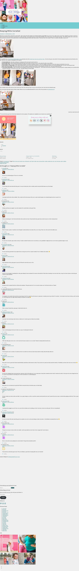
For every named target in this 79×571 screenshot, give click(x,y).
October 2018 (4, 527)
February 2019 (5, 525)
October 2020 (4, 513)
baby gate (17, 161)
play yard (54, 161)
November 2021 (5, 510)
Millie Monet (54, 156)
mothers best (50, 161)
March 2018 (4, 530)
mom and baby (41, 161)
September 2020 (5, 514)
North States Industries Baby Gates (15, 59)
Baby (14, 161)
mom (38, 161)
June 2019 (4, 523)
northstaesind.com (51, 89)
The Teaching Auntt (5, 244)
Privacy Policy (5, 26)
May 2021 (4, 511)
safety (62, 161)
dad (30, 161)
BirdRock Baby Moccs (4, 162)
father (35, 161)
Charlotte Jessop (5, 278)
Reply (3, 170)
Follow (3, 497)
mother (46, 161)
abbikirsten (4, 190)
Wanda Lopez (4, 366)
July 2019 (4, 522)
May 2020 (4, 518)
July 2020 (4, 517)
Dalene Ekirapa (5, 266)
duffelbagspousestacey (6, 311)
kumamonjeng (5, 179)
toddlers (64, 161)
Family (32, 161)
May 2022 (4, 509)
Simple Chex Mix (3, 163)
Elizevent (4, 255)
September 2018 (5, 528)
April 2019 (4, 524)
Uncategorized (6, 161)
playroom (58, 161)
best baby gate (22, 161)
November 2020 (5, 512)
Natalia (3, 355)
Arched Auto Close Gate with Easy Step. (37, 59)
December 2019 (5, 520)
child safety (27, 161)
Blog (3, 28)
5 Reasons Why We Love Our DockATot (32, 156)
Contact (3, 27)
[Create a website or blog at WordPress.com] (0, 570)
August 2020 (4, 516)
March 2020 (4, 519)
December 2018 (5, 526)
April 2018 (4, 529)
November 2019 (5, 521)
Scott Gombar (4, 233)
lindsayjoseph (4, 401)
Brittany (3, 333)
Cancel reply (17, 456)
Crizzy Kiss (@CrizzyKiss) (7, 411)
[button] (6, 78)
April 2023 (4, 508)
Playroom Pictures (3, 156)
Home (3, 24)
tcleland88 (4, 168)
